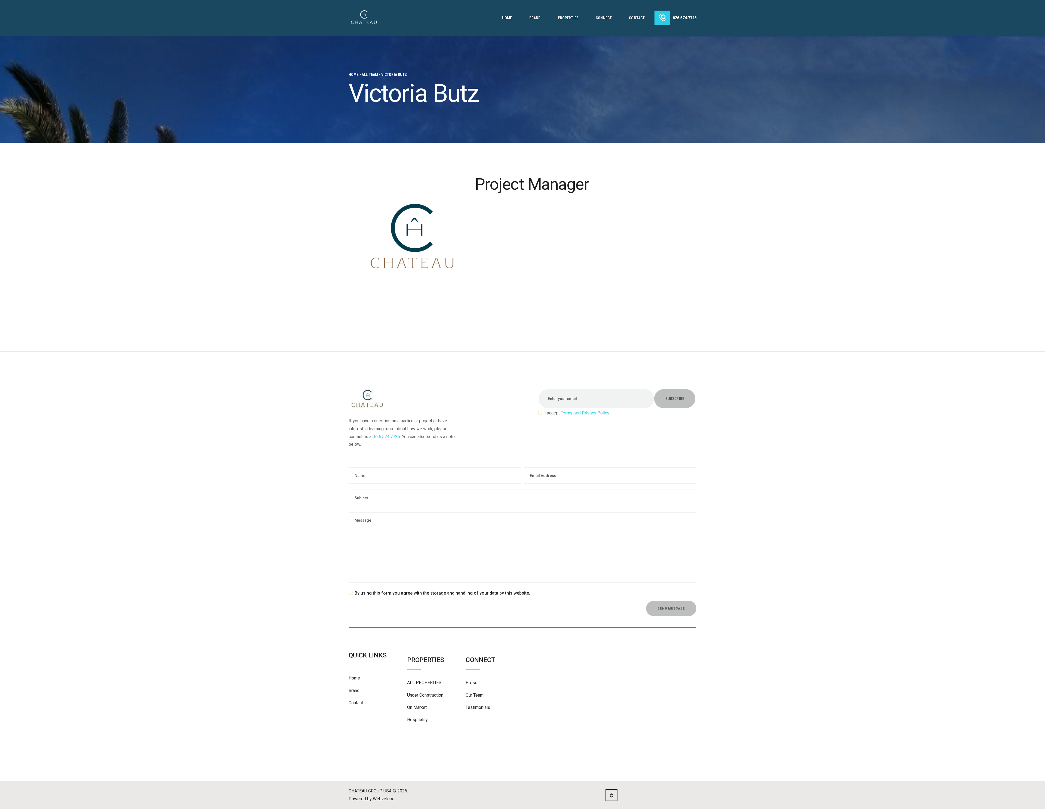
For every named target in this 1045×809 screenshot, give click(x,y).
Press (471, 682)
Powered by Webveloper (372, 798)
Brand (354, 690)
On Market (417, 707)
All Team (370, 74)
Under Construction (425, 695)
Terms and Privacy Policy (585, 413)
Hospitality (417, 719)
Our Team (475, 695)
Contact (356, 702)
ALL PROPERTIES (424, 682)
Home (354, 74)
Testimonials (478, 707)
